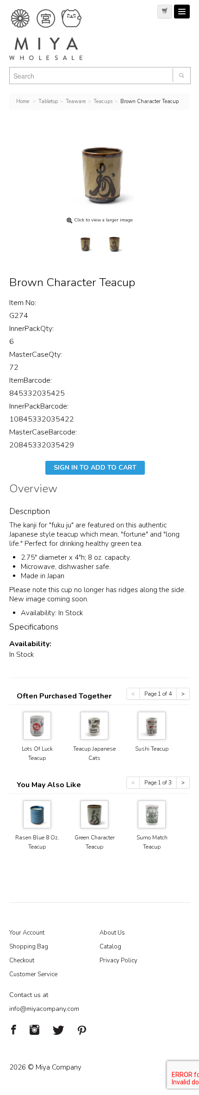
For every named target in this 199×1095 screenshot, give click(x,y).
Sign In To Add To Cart (95, 467)
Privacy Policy (118, 960)
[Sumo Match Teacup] (152, 813)
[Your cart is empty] (164, 11)
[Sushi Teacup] (152, 725)
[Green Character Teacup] (94, 813)
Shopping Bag (28, 946)
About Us (112, 933)
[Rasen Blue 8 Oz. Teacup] (37, 813)
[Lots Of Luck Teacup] (37, 725)
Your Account (26, 933)
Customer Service (33, 974)
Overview (33, 490)
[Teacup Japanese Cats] (94, 725)
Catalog (110, 946)
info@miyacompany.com (44, 1008)
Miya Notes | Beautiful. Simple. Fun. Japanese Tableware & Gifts (55, 34)
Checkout (21, 960)
